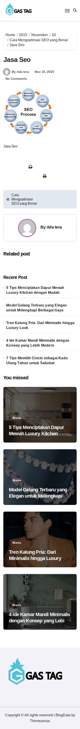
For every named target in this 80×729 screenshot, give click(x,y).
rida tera (54, 227)
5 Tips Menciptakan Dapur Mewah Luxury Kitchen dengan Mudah (35, 290)
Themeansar (40, 721)
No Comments (16, 78)
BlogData (63, 715)
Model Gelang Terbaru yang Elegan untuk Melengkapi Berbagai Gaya (36, 307)
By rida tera (20, 72)
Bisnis (16, 418)
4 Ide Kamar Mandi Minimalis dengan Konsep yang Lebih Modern (37, 343)
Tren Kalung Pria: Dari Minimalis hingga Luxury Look (40, 325)
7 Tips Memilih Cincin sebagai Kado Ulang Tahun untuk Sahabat (37, 360)
